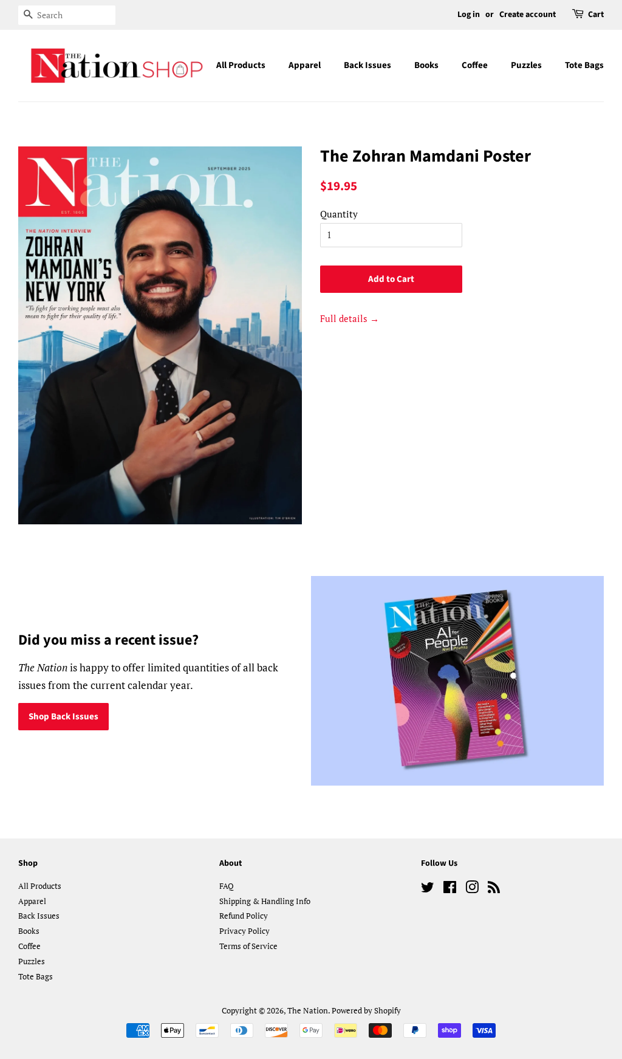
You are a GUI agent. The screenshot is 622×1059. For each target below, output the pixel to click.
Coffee (475, 65)
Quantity (339, 214)
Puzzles (526, 65)
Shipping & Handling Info (264, 901)
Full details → (349, 318)
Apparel (305, 65)
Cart (596, 15)
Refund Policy (243, 916)
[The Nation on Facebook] (450, 890)
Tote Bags (584, 65)
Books (426, 65)
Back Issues (367, 65)
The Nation (307, 1011)
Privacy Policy (244, 931)
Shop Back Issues (63, 716)
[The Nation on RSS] (494, 890)
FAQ (226, 886)
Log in (468, 15)
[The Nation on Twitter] (427, 890)
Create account (527, 15)
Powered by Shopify (366, 1011)
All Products (240, 65)
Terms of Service (248, 946)
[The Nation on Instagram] (472, 890)
